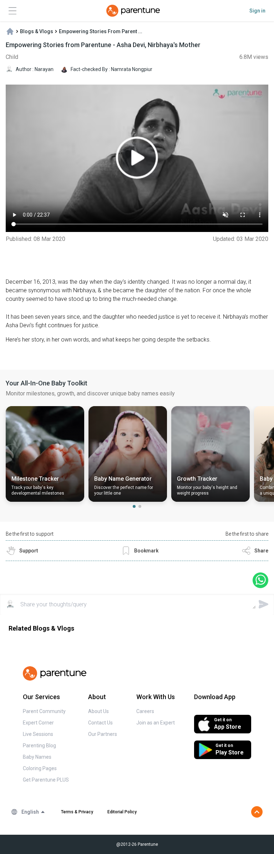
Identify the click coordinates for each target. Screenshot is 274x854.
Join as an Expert (155, 723)
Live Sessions (38, 734)
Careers (145, 711)
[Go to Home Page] (133, 11)
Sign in (257, 11)
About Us (98, 711)
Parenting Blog (39, 745)
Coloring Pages (40, 768)
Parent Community (44, 711)
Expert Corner (38, 723)
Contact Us (100, 723)
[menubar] (33, 811)
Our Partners (102, 734)
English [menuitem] (30, 812)
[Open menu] (12, 10)
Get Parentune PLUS (46, 780)
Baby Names (37, 757)
